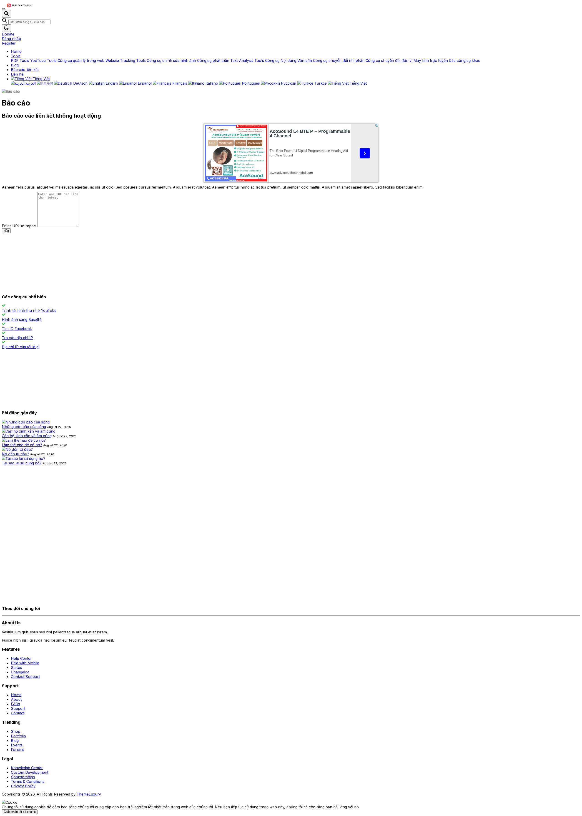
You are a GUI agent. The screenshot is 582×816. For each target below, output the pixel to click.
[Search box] (6, 14)
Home (16, 51)
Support (18, 708)
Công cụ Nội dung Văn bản (289, 60)
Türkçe (320, 83)
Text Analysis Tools (247, 60)
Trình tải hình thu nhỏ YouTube (29, 310)
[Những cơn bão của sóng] (26, 422)
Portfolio (18, 736)
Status (16, 667)
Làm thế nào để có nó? (22, 445)
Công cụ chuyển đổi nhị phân (339, 60)
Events (17, 745)
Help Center (21, 658)
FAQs (15, 704)
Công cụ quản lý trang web (81, 60)
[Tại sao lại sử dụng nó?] (23, 458)
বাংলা (50, 83)
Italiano (211, 83)
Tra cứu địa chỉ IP (17, 337)
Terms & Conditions (27, 781)
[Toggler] (3, 9)
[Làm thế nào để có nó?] (24, 440)
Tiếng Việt (41, 78)
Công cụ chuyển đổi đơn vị (390, 60)
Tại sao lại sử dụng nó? (22, 463)
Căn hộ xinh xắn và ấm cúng (27, 435)
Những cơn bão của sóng (24, 426)
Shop (15, 731)
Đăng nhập (11, 38)
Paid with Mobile (25, 663)
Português (251, 83)
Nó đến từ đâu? (15, 454)
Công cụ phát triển (213, 60)
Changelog (20, 672)
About (16, 699)
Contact (17, 713)
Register (9, 43)
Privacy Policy (23, 786)
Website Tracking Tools (126, 60)
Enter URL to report (19, 226)
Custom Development (29, 772)
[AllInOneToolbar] (19, 7)
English (112, 83)
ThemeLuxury (89, 794)
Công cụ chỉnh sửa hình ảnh (172, 60)
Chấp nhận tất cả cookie (20, 811)
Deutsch (80, 83)
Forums (17, 749)
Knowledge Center (27, 768)
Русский (288, 83)
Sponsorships (23, 777)
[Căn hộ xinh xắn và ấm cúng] (28, 431)
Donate (8, 34)
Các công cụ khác (464, 60)
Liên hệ (17, 74)
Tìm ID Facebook (17, 328)
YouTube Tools (44, 60)
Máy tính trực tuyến (431, 60)
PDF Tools (20, 60)
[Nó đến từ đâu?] (17, 449)
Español (145, 83)
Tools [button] (15, 56)
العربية (31, 83)
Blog (15, 65)
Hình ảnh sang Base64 (22, 319)
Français (179, 83)
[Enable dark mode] (6, 28)
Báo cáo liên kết (25, 69)
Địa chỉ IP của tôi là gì (20, 347)
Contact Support (25, 676)
